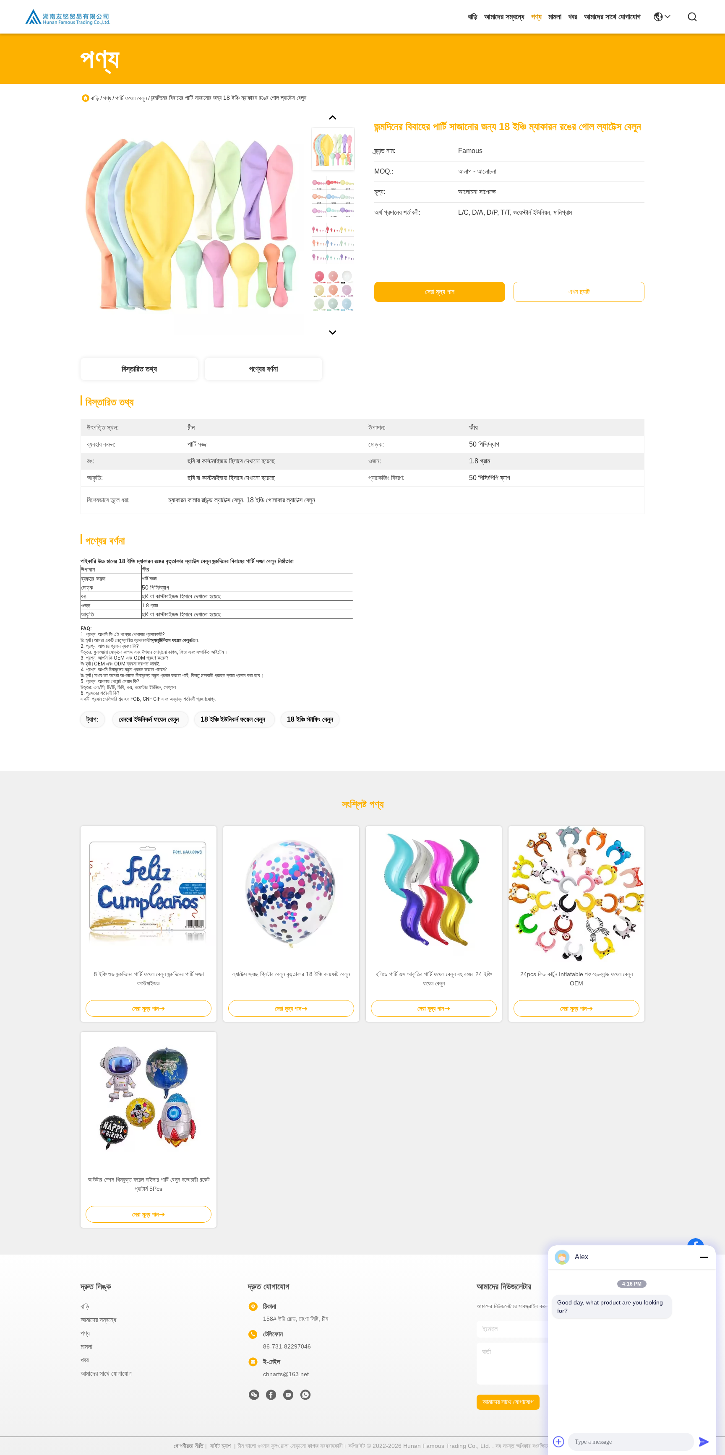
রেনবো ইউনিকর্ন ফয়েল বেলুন (149, 719)
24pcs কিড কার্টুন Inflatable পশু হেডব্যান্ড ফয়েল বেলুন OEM (576, 979)
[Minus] (704, 1257)
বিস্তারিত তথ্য (139, 369)
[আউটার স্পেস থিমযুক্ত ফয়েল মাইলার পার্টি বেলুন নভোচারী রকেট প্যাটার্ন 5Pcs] (148, 1100)
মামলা (554, 17)
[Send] (704, 1441)
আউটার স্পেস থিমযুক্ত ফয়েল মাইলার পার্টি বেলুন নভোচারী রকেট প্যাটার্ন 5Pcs (149, 1184)
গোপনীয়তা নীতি (188, 1445)
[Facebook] (271, 1397)
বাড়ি (472, 17)
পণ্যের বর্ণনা (263, 369)
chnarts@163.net (286, 1374)
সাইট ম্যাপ (220, 1445)
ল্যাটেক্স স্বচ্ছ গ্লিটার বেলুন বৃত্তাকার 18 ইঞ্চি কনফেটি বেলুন (291, 974)
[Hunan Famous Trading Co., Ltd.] (68, 16)
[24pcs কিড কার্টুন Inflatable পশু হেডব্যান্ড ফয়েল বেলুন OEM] (576, 894)
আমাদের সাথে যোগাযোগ (612, 17)
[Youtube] (288, 1397)
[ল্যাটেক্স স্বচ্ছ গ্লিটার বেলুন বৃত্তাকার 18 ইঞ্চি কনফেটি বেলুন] (291, 894)
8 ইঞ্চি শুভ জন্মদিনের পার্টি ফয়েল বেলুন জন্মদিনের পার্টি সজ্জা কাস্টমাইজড (149, 979)
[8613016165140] (305, 1397)
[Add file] (559, 1441)
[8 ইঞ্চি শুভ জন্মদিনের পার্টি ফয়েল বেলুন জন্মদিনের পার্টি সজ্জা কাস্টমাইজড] (148, 894)
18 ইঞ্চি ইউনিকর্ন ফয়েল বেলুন (233, 719)
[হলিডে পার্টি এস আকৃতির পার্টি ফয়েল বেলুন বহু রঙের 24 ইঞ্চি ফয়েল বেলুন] (434, 894)
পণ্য (536, 17)
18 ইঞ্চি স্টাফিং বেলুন (310, 719)
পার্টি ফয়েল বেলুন (131, 98)
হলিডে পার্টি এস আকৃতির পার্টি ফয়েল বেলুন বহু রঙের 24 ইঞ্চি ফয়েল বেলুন (434, 979)
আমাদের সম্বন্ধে (504, 17)
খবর (572, 17)
